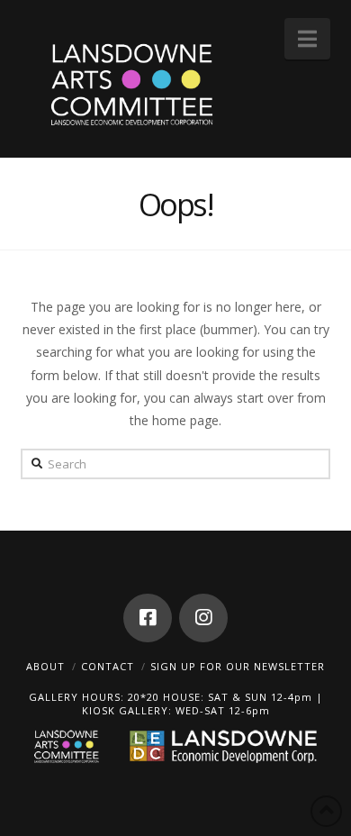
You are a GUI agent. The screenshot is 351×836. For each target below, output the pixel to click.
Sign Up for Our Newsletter (237, 666)
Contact (107, 666)
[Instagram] (203, 618)
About (45, 666)
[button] (307, 38)
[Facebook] (147, 618)
